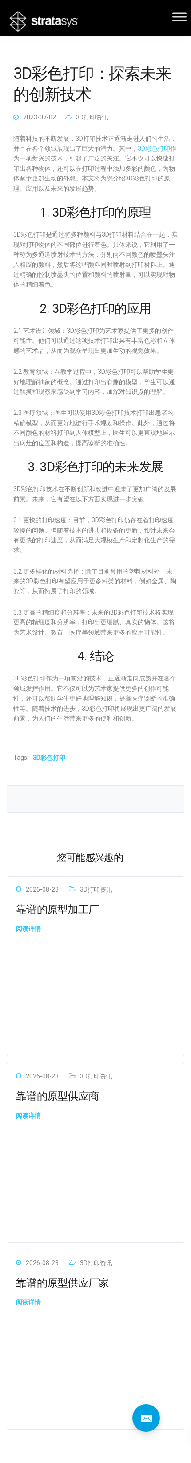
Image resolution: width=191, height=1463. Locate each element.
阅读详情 (28, 928)
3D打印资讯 (92, 117)
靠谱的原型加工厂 (57, 909)
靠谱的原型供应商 (57, 1096)
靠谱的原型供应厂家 (62, 1283)
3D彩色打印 (154, 148)
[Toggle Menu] (179, 16)
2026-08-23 (42, 889)
